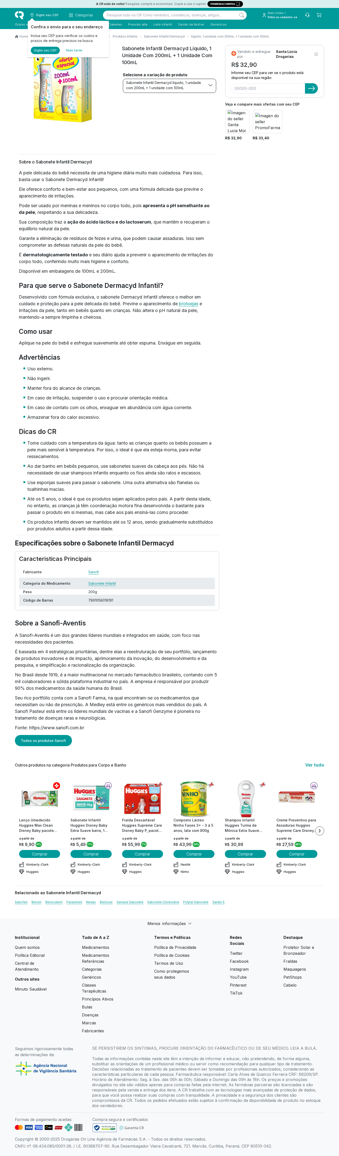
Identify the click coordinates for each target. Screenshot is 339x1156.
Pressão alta (137, 24)
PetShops (292, 977)
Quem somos (27, 947)
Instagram (239, 969)
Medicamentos (95, 947)
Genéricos (218, 24)
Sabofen (21, 902)
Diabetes (115, 24)
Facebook (239, 961)
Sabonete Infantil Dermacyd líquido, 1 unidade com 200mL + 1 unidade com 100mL (163, 85)
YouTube (238, 977)
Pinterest (238, 985)
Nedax (91, 902)
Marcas (89, 1022)
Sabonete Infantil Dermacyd (164, 36)
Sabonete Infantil (102, 583)
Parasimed (74, 902)
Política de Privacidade (175, 947)
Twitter (236, 953)
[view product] (39, 798)
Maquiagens (294, 969)
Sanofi (93, 572)
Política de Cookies (172, 955)
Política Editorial (30, 955)
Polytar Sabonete (195, 902)
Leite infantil (162, 24)
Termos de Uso (168, 963)
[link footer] (104, 1127)
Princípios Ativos (97, 999)
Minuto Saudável (31, 989)
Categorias (92, 969)
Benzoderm (54, 902)
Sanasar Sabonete (130, 902)
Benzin (36, 902)
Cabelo (290, 985)
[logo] (19, 15)
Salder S (218, 902)
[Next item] (319, 830)
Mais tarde (74, 50)
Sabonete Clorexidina (163, 902)
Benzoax (106, 902)
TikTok (236, 993)
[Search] (242, 15)
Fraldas (290, 961)
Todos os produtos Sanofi (43, 740)
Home (23, 36)
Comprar (39, 853)
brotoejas (188, 303)
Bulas (87, 1006)
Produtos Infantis (125, 36)
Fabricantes (93, 1030)
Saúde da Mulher (191, 24)
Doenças (90, 1014)
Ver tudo (314, 765)
